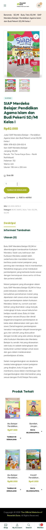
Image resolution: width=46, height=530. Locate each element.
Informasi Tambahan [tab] (17, 230)
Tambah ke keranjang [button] (12, 438)
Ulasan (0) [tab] (10, 237)
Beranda (8, 15)
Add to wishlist (25, 198)
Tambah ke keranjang (17, 190)
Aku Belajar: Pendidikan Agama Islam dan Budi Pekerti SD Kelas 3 (12, 476)
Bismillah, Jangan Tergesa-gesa (33, 425)
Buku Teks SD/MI (28, 15)
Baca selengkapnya (32, 431)
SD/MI (16, 15)
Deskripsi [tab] (10, 223)
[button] (36, 36)
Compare (11, 198)
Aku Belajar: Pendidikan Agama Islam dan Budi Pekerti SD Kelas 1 (12, 425)
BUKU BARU (17, 210)
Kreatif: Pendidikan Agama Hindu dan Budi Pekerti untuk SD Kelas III (33, 476)
